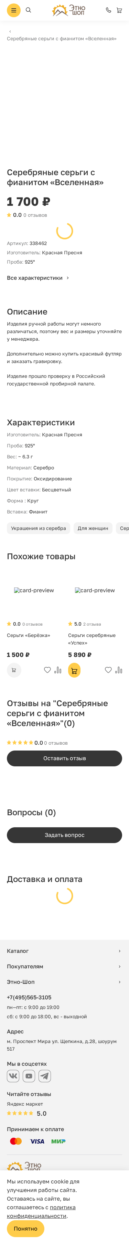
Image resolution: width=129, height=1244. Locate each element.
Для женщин (93, 528)
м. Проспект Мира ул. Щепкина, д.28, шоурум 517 (62, 1045)
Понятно (25, 1228)
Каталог (18, 950)
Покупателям (25, 966)
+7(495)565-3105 (29, 997)
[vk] (13, 1076)
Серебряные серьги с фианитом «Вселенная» (62, 38)
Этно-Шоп (21, 981)
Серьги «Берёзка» (28, 635)
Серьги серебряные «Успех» (92, 639)
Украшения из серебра (38, 528)
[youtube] (29, 1076)
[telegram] (45, 1076)
